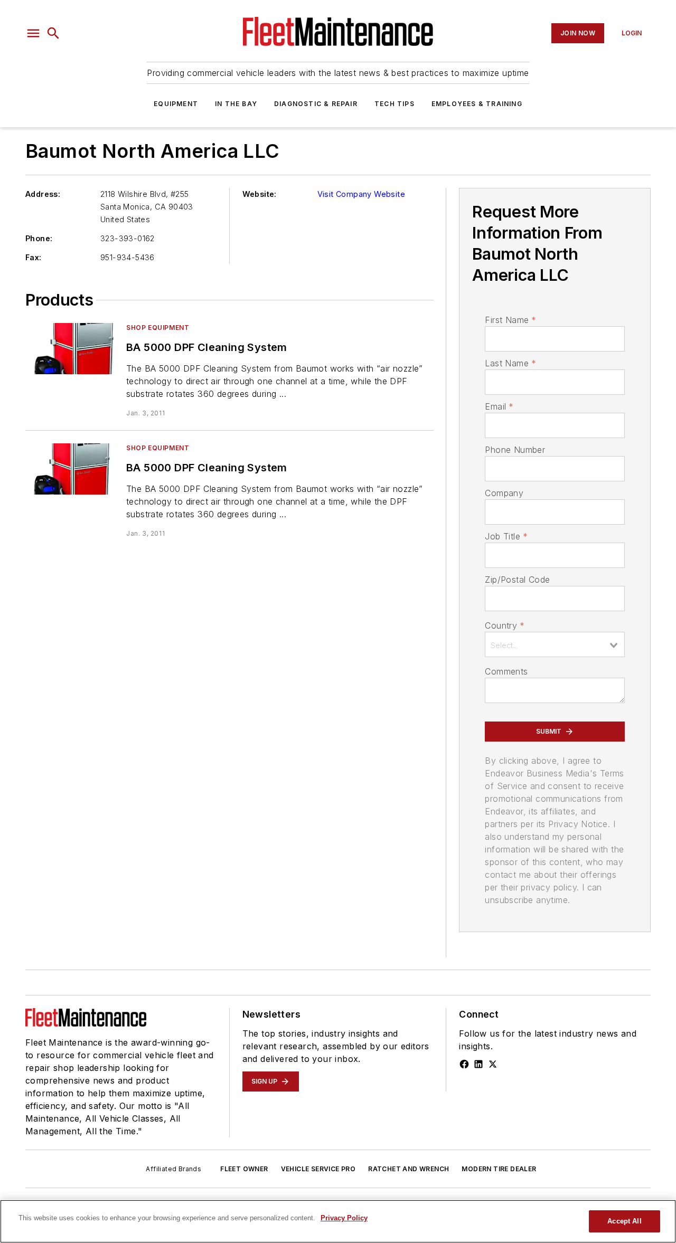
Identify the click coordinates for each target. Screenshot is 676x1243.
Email (499, 406)
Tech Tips (394, 104)
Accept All (624, 1221)
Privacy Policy (344, 1218)
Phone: (38, 238)
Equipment (176, 104)
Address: (42, 193)
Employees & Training (476, 104)
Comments (506, 671)
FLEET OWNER (244, 1169)
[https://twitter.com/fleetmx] (492, 1064)
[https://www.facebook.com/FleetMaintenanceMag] (464, 1064)
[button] (33, 33)
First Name (510, 320)
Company (504, 493)
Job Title (506, 536)
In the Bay (236, 104)
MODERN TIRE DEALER (499, 1169)
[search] (53, 33)
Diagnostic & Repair (316, 104)
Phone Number (515, 449)
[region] (338, 1221)
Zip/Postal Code (517, 579)
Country (504, 625)
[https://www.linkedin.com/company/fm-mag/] (478, 1064)
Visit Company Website (361, 193)
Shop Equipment (157, 327)
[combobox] (555, 644)
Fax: (33, 257)
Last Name (510, 363)
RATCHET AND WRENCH (408, 1169)
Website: (259, 193)
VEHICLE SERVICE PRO (318, 1169)
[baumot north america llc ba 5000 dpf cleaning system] (71, 348)
